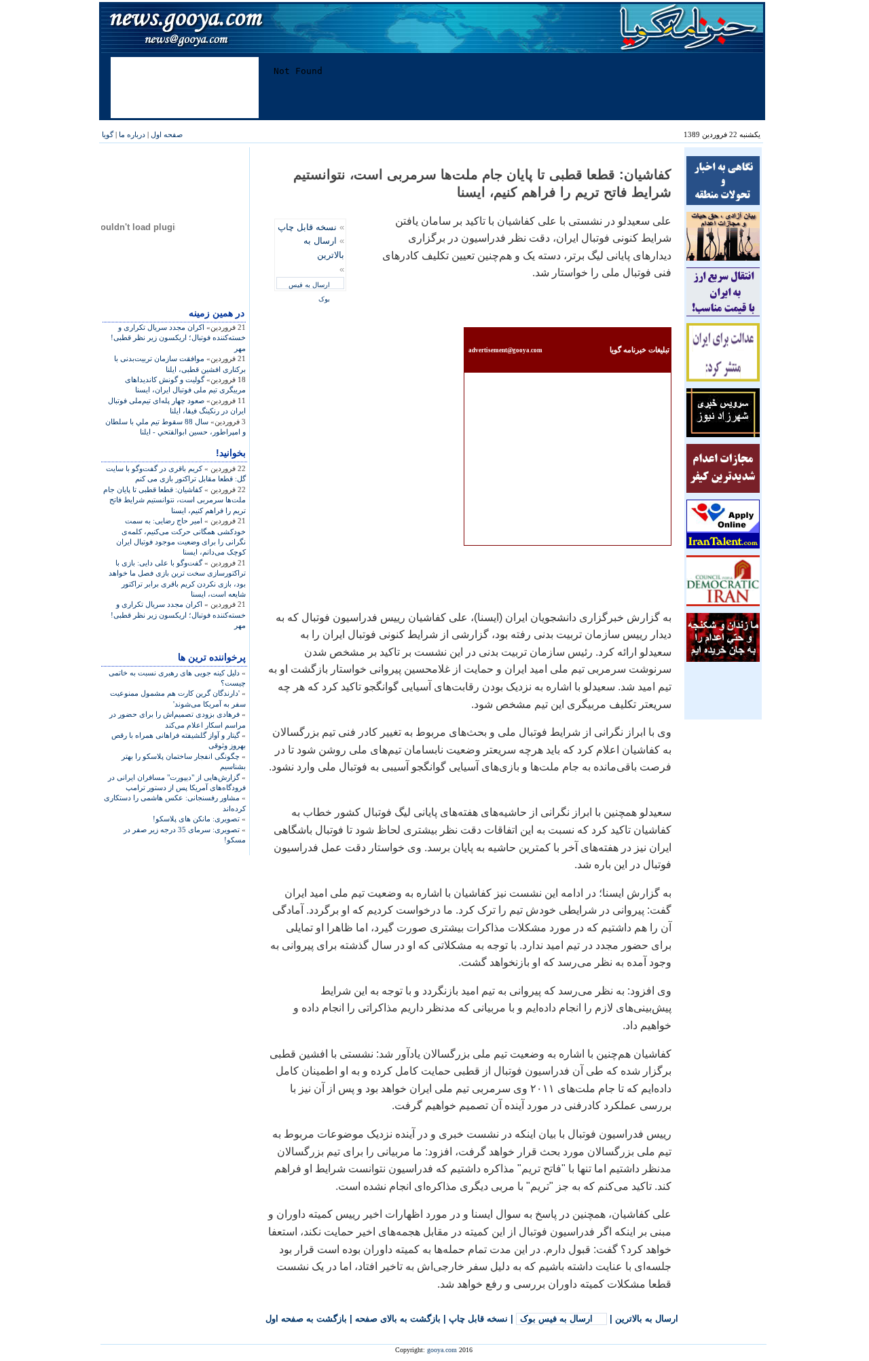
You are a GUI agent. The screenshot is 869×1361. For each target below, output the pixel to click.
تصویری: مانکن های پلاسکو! (196, 819)
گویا (107, 134)
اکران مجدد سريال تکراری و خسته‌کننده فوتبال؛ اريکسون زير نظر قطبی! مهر (178, 337)
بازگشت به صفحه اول (306, 1318)
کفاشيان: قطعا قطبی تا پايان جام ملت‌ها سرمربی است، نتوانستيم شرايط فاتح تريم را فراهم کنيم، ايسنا (174, 500)
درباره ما (132, 134)
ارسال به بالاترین (646, 1318)
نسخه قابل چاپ (307, 227)
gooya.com (442, 1350)
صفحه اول (167, 134)
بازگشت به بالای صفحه (398, 1318)
